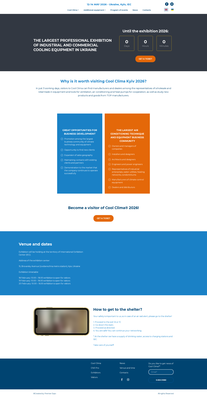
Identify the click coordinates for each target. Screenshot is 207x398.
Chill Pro (95, 368)
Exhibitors (95, 373)
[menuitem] (166, 10)
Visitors (94, 377)
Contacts (147, 10)
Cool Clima (72, 10)
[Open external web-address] (155, 263)
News (135, 10)
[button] (166, 4)
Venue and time (127, 368)
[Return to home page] (45, 7)
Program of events (119, 10)
